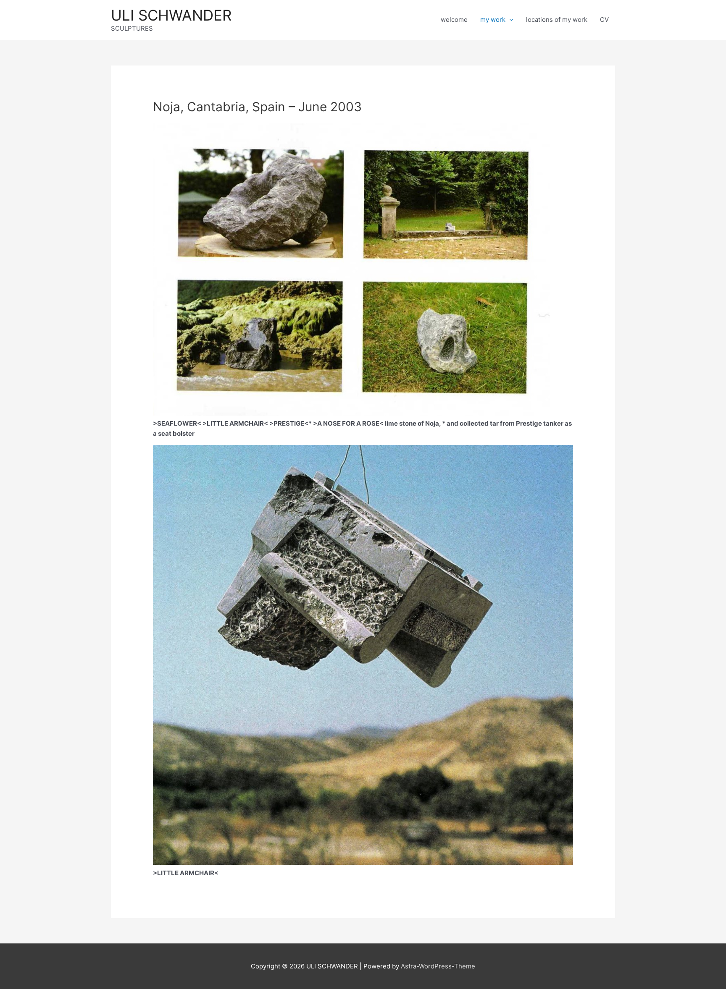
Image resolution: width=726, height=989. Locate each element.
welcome (454, 20)
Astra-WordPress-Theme (438, 966)
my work (492, 20)
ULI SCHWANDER (171, 15)
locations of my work (556, 20)
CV (604, 20)
